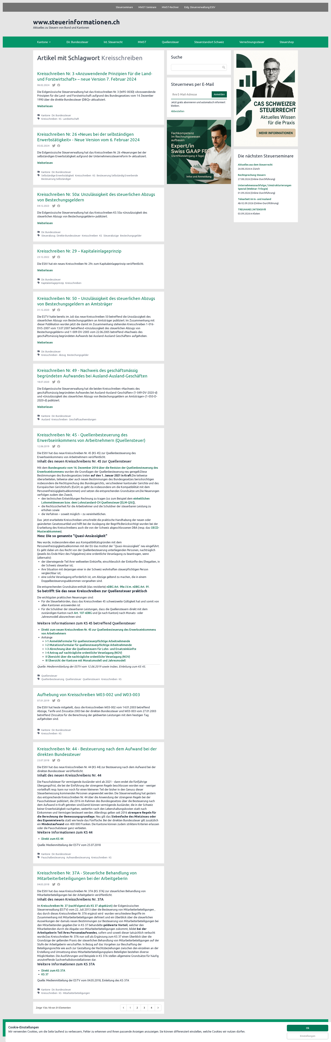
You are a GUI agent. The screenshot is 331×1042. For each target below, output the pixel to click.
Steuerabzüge (111, 235)
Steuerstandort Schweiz (209, 42)
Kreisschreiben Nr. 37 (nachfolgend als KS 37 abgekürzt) (77, 905)
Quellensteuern (91, 679)
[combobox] (199, 67)
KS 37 (44, 974)
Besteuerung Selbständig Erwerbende (117, 175)
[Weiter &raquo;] (158, 1007)
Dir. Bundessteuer (77, 42)
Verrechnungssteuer (251, 42)
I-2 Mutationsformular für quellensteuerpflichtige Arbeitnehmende (89, 644)
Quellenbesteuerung (52, 679)
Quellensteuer (170, 42)
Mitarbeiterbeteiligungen (76, 993)
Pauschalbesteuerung (53, 857)
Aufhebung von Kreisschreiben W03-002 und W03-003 (88, 694)
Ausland (45, 419)
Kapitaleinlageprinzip (52, 283)
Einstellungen (307, 1036)
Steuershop (287, 42)
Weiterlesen (45, 106)
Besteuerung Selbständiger (56, 179)
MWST (142, 42)
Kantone (45, 115)
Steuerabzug (48, 235)
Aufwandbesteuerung (78, 857)
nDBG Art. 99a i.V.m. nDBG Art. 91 (128, 586)
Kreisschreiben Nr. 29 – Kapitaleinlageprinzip (79, 251)
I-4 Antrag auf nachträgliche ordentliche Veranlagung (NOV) (84, 652)
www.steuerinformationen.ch (76, 21)
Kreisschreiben (49, 118)
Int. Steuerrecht (113, 42)
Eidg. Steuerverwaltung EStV (199, 7)
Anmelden (219, 94)
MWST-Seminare (147, 7)
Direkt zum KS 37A (53, 970)
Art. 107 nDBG (83, 612)
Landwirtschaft (71, 118)
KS (60, 118)
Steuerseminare (124, 7)
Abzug (62, 355)
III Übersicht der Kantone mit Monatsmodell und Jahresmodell (86, 660)
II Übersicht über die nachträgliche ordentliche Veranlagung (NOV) (88, 656)
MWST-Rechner (170, 7)
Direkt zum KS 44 (52, 838)
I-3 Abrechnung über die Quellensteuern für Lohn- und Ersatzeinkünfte (91, 648)
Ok (307, 1028)
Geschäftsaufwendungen (82, 419)
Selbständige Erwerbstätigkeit (57, 175)
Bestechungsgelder (131, 235)
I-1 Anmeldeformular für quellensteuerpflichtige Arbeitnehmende (88, 641)
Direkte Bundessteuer (69, 235)
